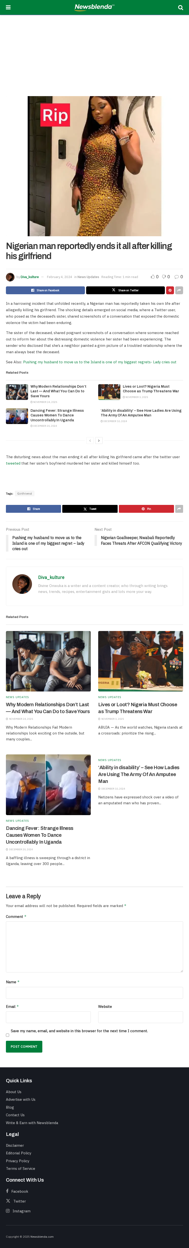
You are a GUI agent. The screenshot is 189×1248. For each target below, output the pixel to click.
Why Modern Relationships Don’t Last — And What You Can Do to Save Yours (58, 391)
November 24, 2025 (45, 402)
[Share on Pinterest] (170, 290)
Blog (10, 1107)
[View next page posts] (99, 440)
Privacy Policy (17, 1161)
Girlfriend (24, 493)
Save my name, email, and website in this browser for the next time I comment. (79, 1030)
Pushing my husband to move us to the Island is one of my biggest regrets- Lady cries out (99, 362)
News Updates (88, 277)
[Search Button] (180, 7)
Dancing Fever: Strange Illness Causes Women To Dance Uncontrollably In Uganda (57, 415)
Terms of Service (20, 1168)
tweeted (13, 463)
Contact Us (15, 1115)
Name (13, 982)
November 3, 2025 (136, 397)
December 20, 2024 (45, 425)
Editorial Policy (18, 1153)
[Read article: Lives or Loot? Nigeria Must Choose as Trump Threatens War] (109, 392)
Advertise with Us (20, 1099)
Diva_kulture (30, 277)
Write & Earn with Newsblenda (32, 1122)
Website (105, 1006)
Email (12, 1006)
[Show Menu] (8, 7)
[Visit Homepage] (94, 7)
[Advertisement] (94, 51)
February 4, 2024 (59, 277)
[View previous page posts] (90, 440)
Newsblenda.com (42, 1236)
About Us (13, 1091)
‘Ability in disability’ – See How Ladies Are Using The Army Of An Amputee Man (138, 774)
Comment (16, 916)
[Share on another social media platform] (179, 290)
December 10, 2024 (115, 421)
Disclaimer (15, 1145)
